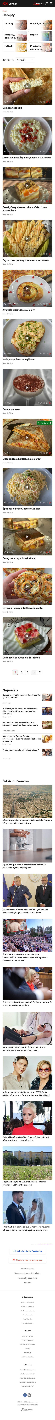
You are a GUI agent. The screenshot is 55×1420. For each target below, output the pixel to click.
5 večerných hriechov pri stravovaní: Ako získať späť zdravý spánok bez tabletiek (20, 711)
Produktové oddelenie (27, 1370)
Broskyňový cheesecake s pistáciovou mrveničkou (25, 208)
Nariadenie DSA (27, 1323)
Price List (27, 1353)
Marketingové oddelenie (27, 1382)
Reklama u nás (27, 1336)
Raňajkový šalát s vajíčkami (19, 359)
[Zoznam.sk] (27, 1411)
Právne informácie (27, 1303)
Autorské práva (27, 1268)
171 (40, 672)
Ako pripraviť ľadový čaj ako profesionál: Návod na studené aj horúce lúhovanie (22, 739)
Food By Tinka (8, 112)
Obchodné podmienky (27, 1344)
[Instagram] (29, 1395)
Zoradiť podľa (8, 59)
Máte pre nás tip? (27, 1386)
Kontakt (27, 1282)
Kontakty (27, 1364)
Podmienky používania (27, 1277)
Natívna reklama (27, 1357)
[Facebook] (25, 1395)
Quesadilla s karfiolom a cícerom (22, 458)
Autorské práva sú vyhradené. (27, 1404)
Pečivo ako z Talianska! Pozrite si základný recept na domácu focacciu (20, 723)
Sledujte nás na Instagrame (29, 1260)
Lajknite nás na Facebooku (29, 1251)
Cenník (27, 1348)
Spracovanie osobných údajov (27, 1273)
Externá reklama (27, 1340)
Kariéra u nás (27, 1315)
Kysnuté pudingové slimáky (19, 309)
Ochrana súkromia (27, 1307)
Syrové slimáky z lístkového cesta (23, 607)
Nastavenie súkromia (27, 1311)
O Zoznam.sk (27, 1297)
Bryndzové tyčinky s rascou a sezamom (26, 260)
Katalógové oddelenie (27, 1378)
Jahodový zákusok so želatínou (21, 657)
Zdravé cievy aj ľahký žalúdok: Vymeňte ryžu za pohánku (21, 696)
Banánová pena (11, 409)
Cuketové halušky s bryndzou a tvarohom (27, 157)
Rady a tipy (7, 703)
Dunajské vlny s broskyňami (19, 558)
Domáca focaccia (12, 107)
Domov (5, 11)
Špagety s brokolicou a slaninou (22, 508)
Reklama (27, 1330)
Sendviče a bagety (9, 731)
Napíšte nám (27, 1319)
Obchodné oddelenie (28, 1374)
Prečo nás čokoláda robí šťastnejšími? (21, 750)
